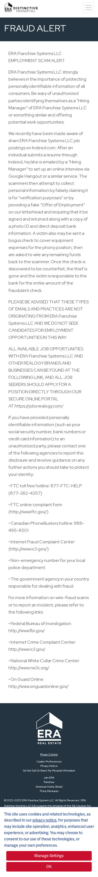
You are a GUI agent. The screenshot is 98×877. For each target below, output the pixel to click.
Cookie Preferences (49, 761)
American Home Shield (49, 786)
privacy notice (44, 820)
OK (49, 866)
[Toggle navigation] (88, 7)
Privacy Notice (49, 766)
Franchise (49, 782)
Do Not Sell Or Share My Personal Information (49, 770)
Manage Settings (49, 855)
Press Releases (49, 791)
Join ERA (49, 777)
